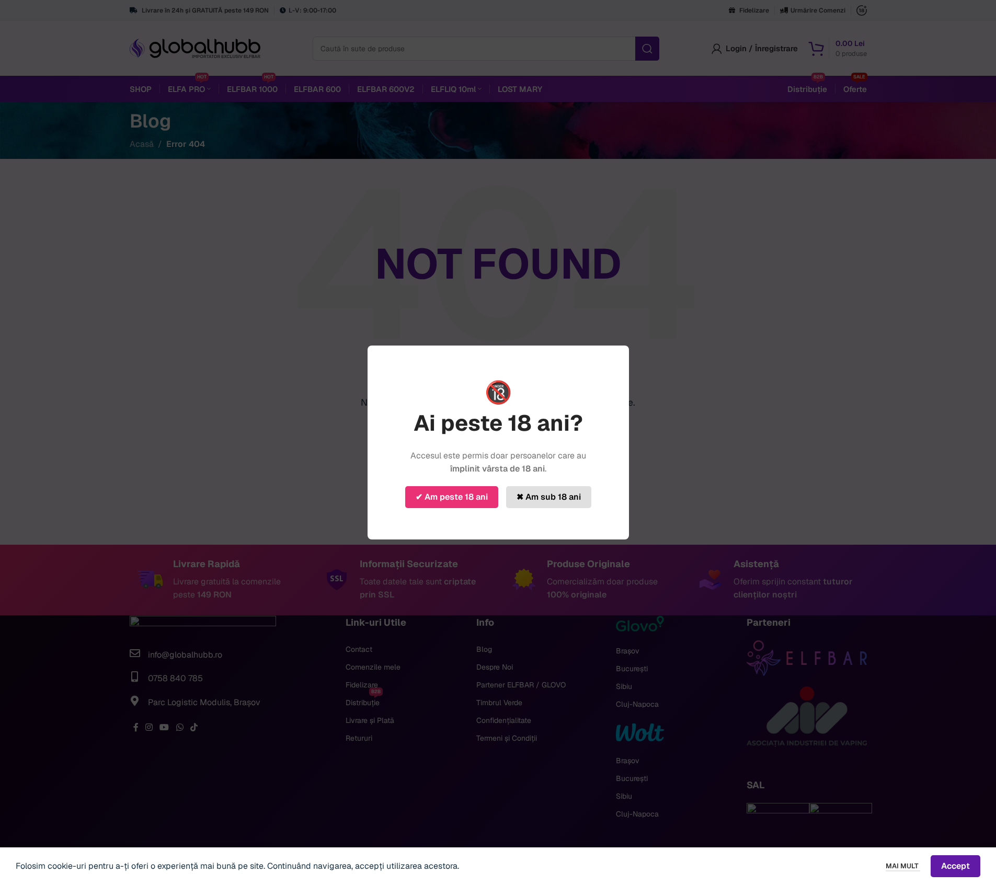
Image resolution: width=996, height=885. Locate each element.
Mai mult (903, 865)
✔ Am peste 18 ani (452, 496)
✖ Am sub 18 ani (549, 496)
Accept (955, 865)
